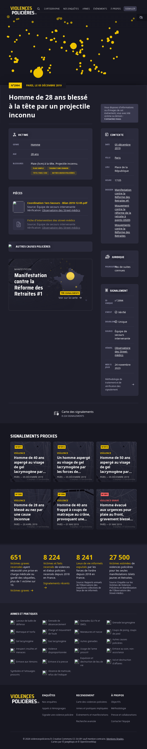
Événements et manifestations (92, 715)
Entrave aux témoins (26, 662)
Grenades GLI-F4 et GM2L (90, 622)
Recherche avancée (86, 721)
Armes (86, 9)
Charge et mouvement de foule (59, 632)
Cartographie (52, 9)
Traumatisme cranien (58, 168)
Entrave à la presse (58, 662)
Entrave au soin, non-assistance (123, 650)
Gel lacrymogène (24, 641)
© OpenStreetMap (87, 741)
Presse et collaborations (124, 715)
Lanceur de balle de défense (26, 622)
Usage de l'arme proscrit (88, 650)
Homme (35, 144)
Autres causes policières (63, 173)
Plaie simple (38, 168)
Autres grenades (89, 641)
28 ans (35, 154)
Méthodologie (118, 708)
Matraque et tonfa (25, 632)
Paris (118, 157)
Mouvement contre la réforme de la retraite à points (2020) (123, 213)
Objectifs (116, 702)
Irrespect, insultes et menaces (26, 650)
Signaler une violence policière (57, 715)
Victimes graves (20, 590)
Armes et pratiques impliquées (92, 708)
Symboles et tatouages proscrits (22, 672)
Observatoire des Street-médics (61, 210)
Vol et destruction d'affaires (121, 661)
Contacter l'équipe (120, 721)
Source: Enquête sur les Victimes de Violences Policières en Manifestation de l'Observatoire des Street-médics (122, 588)
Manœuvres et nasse (91, 632)
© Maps (68, 741)
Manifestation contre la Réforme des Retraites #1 (123, 195)
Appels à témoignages (54, 708)
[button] (111, 37)
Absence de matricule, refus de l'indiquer (59, 672)
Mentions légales (115, 738)
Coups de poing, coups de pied (124, 632)
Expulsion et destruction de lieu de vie (91, 661)
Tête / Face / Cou (40, 173)
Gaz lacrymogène (57, 641)
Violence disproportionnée (57, 650)
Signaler (130, 9)
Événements (100, 9)
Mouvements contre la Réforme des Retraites (122, 230)
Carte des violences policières (91, 702)
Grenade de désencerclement (57, 622)
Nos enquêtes (71, 9)
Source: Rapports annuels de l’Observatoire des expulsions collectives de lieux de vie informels (89, 586)
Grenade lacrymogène (123, 622)
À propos (116, 9)
